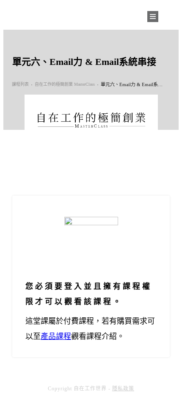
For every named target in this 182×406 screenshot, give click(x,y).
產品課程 (56, 336)
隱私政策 (123, 389)
